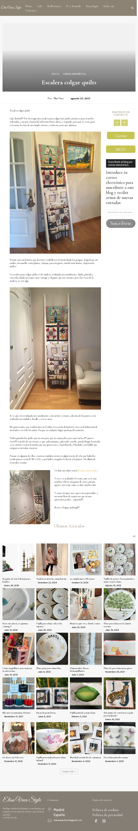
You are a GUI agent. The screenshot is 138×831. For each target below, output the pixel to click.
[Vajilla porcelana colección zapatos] (52, 604)
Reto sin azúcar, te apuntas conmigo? (15, 625)
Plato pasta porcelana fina (48, 668)
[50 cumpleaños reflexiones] (86, 559)
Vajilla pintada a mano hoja (82, 712)
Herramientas (74, 74)
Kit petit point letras (46, 712)
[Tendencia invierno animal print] (52, 559)
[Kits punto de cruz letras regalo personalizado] (120, 693)
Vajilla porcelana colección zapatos (49, 625)
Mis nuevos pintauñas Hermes (17, 712)
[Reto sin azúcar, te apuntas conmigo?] (18, 604)
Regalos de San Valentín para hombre (16, 580)
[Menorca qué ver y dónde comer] (86, 604)
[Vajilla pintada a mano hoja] (86, 693)
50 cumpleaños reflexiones (82, 578)
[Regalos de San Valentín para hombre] (18, 559)
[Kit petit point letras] (52, 693)
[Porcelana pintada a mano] (120, 738)
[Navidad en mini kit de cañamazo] (86, 738)
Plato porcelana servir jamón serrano (117, 625)
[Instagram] (124, 123)
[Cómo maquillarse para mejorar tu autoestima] (18, 649)
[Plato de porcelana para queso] (120, 649)
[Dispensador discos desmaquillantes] (86, 649)
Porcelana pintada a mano (116, 757)
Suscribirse (120, 223)
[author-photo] (3, 585)
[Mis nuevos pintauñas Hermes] (18, 693)
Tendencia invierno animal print (51, 578)
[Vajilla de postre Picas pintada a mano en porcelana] (120, 559)
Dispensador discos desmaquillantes (79, 670)
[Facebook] (117, 123)
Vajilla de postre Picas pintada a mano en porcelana (119, 580)
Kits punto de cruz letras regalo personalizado (118, 714)
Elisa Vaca (58, 98)
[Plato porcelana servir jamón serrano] (120, 604)
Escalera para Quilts (88, 470)
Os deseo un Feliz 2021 (13, 757)
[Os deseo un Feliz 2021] (18, 738)
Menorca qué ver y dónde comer (85, 623)
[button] (132, 8)
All (134, 536)
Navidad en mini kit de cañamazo (85, 757)
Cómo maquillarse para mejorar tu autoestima (17, 670)
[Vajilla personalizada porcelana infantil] (52, 738)
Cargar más (68, 771)
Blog (56, 74)
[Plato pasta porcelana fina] (52, 649)
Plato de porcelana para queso (118, 668)
